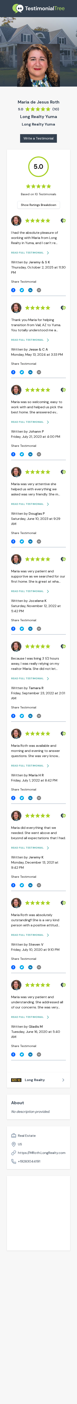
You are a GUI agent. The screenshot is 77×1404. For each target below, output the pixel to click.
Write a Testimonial (38, 138)
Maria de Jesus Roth (38, 102)
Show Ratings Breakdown (38, 205)
